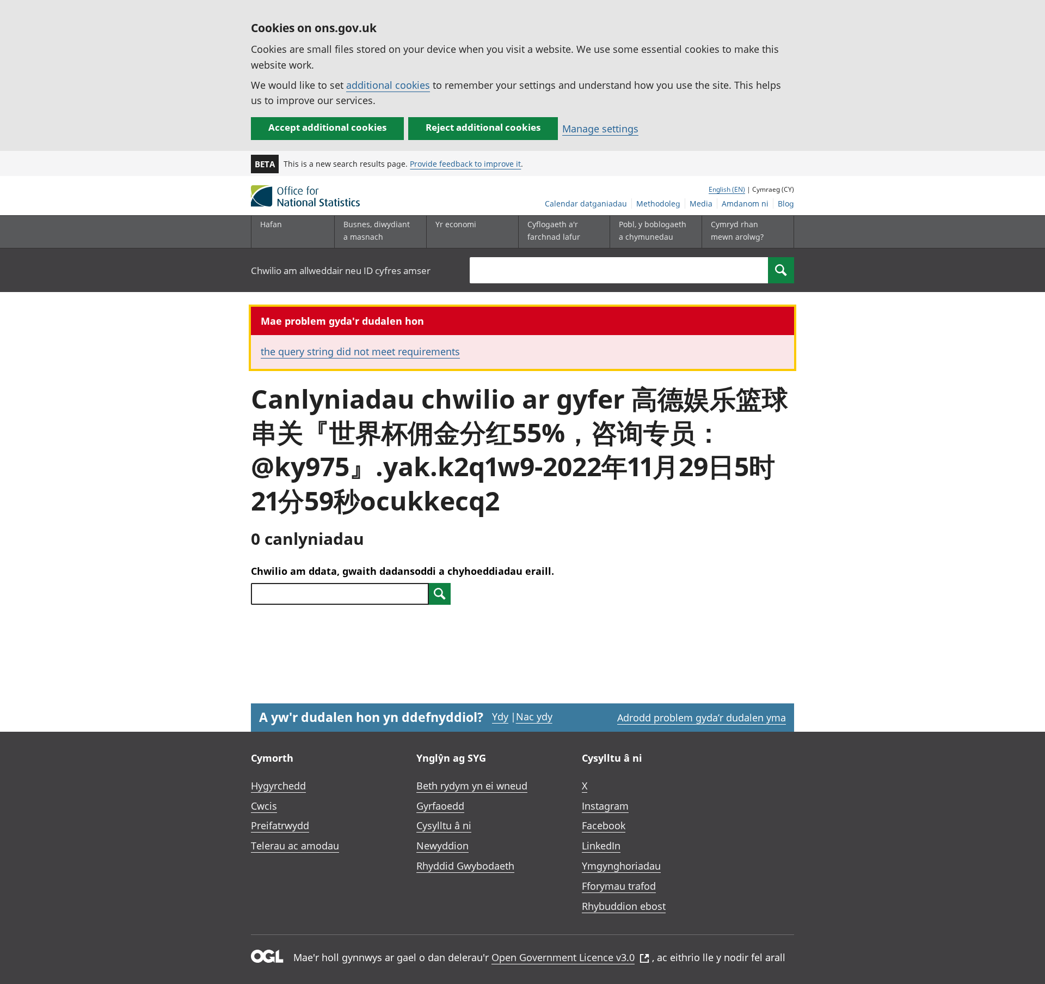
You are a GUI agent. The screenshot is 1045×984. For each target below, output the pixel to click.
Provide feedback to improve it (465, 164)
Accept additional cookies (327, 127)
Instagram (605, 805)
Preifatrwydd (280, 825)
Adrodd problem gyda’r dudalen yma (701, 717)
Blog (786, 203)
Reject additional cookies (483, 127)
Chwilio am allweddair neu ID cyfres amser (341, 270)
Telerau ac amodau (295, 845)
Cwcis (264, 805)
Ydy (500, 716)
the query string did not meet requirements (360, 351)
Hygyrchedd (278, 785)
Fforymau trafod (619, 885)
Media (701, 203)
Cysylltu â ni (443, 825)
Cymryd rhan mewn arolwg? (737, 230)
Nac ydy (534, 716)
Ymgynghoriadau (621, 865)
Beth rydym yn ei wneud (471, 785)
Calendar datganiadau (586, 203)
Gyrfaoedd (440, 805)
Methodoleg (658, 203)
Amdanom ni (745, 203)
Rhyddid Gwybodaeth (465, 865)
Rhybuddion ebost (624, 906)
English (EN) (727, 189)
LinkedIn (601, 845)
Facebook (603, 825)
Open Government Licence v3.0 (563, 957)
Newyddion (442, 845)
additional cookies (388, 85)
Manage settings (600, 128)
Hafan (271, 224)
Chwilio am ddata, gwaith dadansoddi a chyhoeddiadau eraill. (402, 571)
